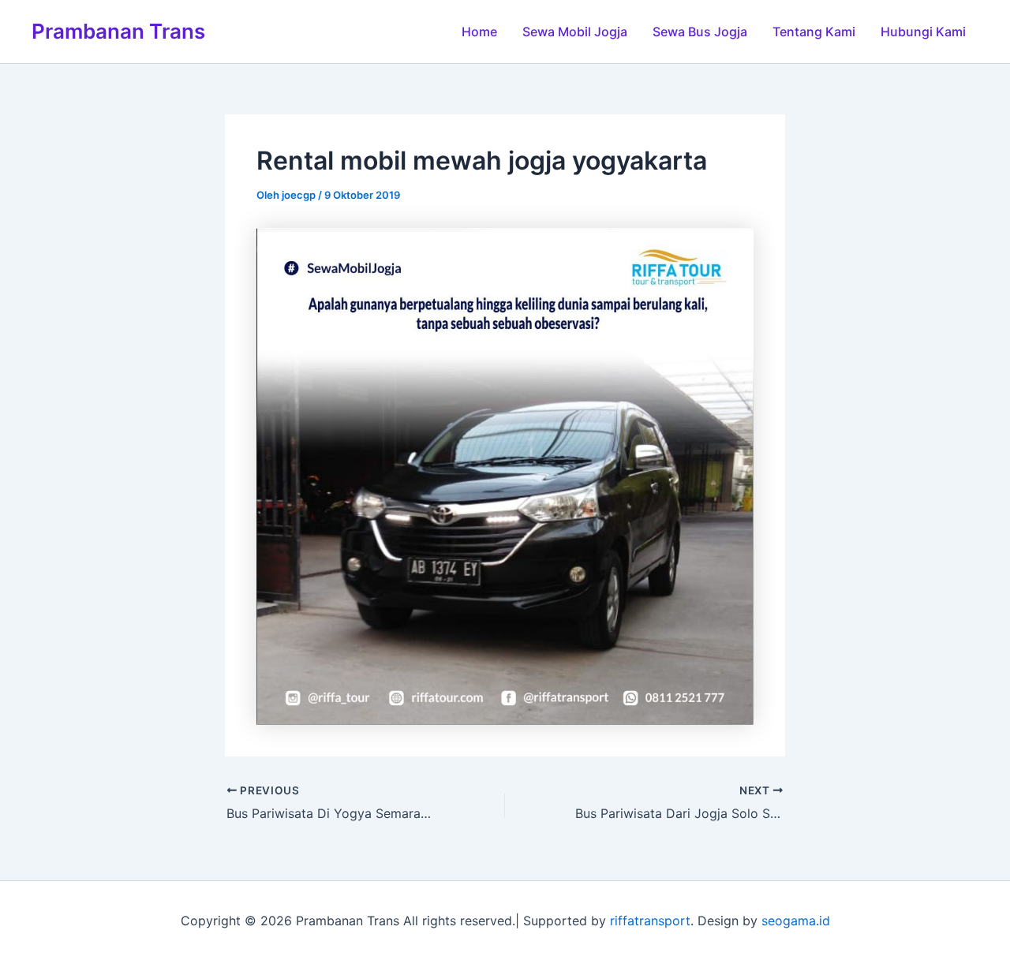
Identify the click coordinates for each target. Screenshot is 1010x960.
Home (479, 31)
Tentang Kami (813, 31)
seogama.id (795, 920)
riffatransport (650, 920)
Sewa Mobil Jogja (574, 31)
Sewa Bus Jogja (700, 31)
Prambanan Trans (118, 31)
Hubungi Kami (923, 31)
